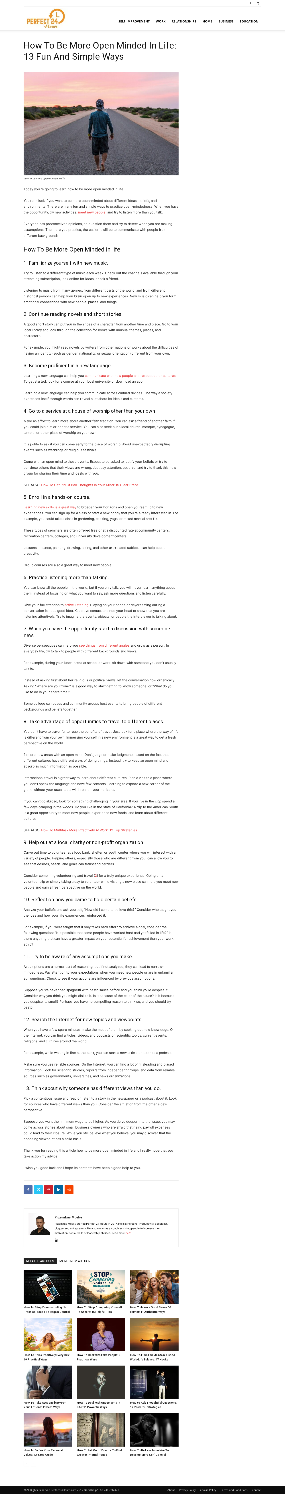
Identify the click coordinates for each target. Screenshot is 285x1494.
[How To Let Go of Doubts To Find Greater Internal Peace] (101, 1430)
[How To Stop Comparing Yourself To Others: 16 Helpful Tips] (101, 1287)
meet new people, (92, 212)
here (128, 1233)
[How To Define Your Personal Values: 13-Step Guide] (48, 1430)
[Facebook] (250, 3)
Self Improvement (134, 21)
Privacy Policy (187, 1490)
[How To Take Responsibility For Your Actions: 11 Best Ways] (48, 1382)
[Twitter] (38, 1189)
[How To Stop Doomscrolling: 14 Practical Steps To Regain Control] (48, 1287)
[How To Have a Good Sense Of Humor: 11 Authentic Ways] (154, 1287)
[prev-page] (26, 1463)
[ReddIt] (69, 1189)
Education (249, 21)
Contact (256, 1490)
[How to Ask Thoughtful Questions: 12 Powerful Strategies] (154, 1382)
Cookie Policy (208, 1490)
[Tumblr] (258, 3)
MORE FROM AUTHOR (74, 1261)
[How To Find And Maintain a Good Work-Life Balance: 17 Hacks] (154, 1334)
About (171, 1490)
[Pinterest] (48, 1189)
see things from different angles (104, 645)
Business (226, 21)
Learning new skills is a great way (50, 507)
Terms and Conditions (234, 1490)
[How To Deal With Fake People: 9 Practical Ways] (101, 1334)
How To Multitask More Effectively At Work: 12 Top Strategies (89, 830)
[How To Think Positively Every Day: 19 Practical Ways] (48, 1334)
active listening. (77, 605)
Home (207, 21)
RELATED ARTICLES (40, 1261)
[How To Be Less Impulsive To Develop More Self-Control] (154, 1430)
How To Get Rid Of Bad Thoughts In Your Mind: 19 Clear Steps (89, 485)
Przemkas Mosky (68, 1217)
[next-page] (33, 1463)
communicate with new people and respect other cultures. (131, 376)
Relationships (184, 21)
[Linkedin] (58, 1189)
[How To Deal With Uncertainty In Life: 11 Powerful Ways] (101, 1382)
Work (160, 21)
